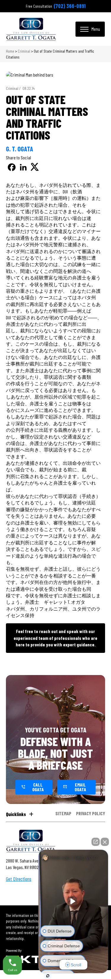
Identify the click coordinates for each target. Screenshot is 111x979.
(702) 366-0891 (70, 6)
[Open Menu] (90, 29)
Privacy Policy (90, 813)
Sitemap (63, 813)
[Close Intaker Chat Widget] (105, 842)
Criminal (24, 51)
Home (10, 51)
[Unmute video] (73, 901)
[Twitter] (35, 167)
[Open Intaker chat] (47, 975)
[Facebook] (12, 167)
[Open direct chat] (95, 842)
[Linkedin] (23, 167)
